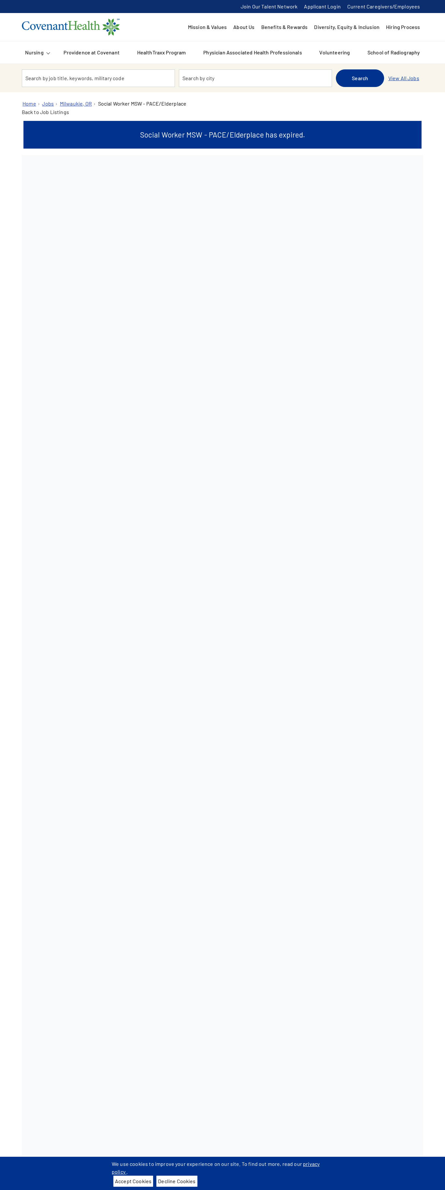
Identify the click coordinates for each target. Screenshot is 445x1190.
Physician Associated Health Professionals (252, 52)
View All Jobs (403, 78)
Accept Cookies (133, 1181)
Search (360, 78)
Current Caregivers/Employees (383, 6)
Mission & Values (207, 27)
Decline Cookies (176, 1181)
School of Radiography (393, 52)
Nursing (34, 52)
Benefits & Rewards (284, 27)
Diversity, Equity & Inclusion (347, 27)
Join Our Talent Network (269, 6)
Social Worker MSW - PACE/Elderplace (142, 103)
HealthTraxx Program (161, 52)
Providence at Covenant (92, 52)
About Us (243, 27)
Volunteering (334, 52)
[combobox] (98, 78)
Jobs (48, 103)
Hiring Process (403, 27)
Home (29, 103)
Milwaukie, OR (76, 103)
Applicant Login (322, 6)
